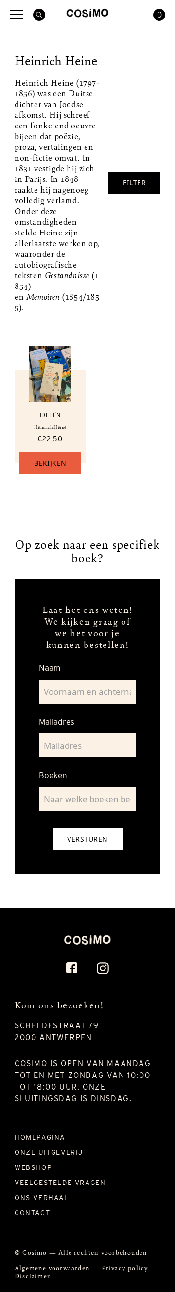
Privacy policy (126, 1267)
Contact (32, 1213)
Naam (49, 668)
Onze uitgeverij (49, 1152)
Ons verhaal (42, 1198)
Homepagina (40, 1137)
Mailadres (56, 722)
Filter (134, 182)
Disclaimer (32, 1275)
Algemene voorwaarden (53, 1267)
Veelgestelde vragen (60, 1182)
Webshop (33, 1167)
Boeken (53, 775)
